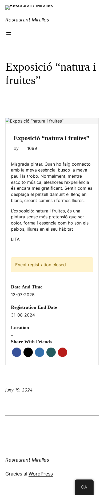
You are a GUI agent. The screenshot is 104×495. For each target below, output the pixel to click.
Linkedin (39, 352)
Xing (51, 352)
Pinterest (62, 352)
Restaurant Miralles (27, 19)
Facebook (16, 352)
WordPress (41, 474)
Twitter (28, 352)
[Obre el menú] (8, 33)
